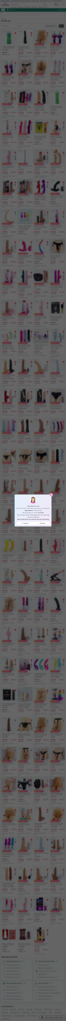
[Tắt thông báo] (51, 494)
